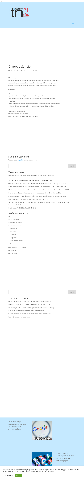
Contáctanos (12, 253)
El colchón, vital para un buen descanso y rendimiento (26, 193)
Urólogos (13, 234)
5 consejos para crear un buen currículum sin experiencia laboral (29, 196)
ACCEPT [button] (18, 475)
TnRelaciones (14, 70)
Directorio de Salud (14, 226)
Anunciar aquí (12, 250)
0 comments (35, 70)
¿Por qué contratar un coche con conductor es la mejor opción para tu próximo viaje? (36, 202)
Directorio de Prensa (15, 223)
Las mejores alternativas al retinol (19, 199)
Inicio (10, 216)
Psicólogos (13, 231)
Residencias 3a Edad (16, 241)
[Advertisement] (42, 43)
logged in (20, 160)
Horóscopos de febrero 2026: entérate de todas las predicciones (29, 187)
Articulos (11, 244)
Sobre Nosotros (13, 219)
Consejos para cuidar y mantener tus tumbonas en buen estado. (29, 183)
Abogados (13, 228)
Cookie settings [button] (8, 475)
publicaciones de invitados (17, 247)
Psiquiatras (13, 238)
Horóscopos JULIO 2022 (16, 208)
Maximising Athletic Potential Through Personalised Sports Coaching (31, 190)
